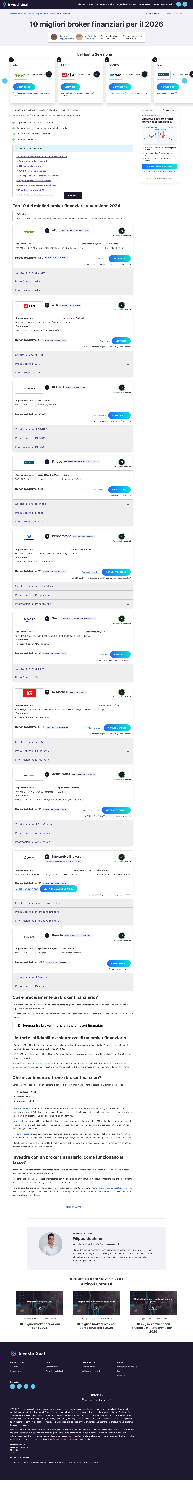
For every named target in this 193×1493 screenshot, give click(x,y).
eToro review (101, 258)
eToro (16, 65)
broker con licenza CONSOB (38, 1063)
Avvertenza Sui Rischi (91, 1462)
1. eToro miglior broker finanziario (32, 161)
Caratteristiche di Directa (31, 977)
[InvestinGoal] (22, 4)
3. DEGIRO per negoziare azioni (31, 171)
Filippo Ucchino (67, 38)
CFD (29, 1108)
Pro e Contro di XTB (27, 363)
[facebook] (19, 1386)
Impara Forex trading (149, 4)
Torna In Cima (73, 1206)
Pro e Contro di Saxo (28, 677)
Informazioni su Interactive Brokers (37, 920)
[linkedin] (26, 1386)
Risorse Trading (85, 4)
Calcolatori (166, 4)
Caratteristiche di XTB (29, 355)
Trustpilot (97, 1394)
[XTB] (68, 75)
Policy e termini (153, 13)
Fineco (161, 65)
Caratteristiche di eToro (30, 272)
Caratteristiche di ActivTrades (34, 824)
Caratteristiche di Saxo (29, 668)
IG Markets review (93, 728)
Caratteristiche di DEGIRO (31, 429)
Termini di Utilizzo (75, 1462)
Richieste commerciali (91, 1371)
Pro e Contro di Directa (29, 986)
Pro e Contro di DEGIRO (30, 438)
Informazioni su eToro (28, 290)
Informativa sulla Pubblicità (63, 1439)
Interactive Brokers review (26, 889)
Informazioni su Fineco (29, 521)
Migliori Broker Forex (126, 4)
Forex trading (28, 13)
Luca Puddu (90, 38)
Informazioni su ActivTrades (32, 842)
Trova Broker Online (104, 4)
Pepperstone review (90, 572)
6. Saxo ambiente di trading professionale (36, 185)
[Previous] (5, 81)
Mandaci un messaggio (127, 1367)
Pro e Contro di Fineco (29, 512)
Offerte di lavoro (89, 1367)
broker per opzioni (22, 1134)
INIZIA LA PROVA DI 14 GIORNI (159, 167)
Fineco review (100, 490)
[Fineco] (164, 75)
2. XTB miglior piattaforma (28, 166)
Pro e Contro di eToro (28, 281)
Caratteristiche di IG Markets (33, 742)
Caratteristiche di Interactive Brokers (38, 903)
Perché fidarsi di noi (54, 1371)
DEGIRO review (99, 415)
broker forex (19, 1108)
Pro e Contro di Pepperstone (33, 595)
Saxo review (102, 654)
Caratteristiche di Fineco (30, 503)
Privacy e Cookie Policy (57, 1462)
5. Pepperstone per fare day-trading (33, 180)
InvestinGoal (15, 13)
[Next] (184, 81)
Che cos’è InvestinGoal (173, 13)
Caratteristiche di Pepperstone (34, 586)
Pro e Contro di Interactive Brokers (37, 911)
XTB (63, 65)
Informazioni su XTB (27, 372)
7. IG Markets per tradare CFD (30, 190)
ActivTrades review (91, 810)
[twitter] (12, 1386)
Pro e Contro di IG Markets (32, 750)
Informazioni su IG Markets (32, 759)
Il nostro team (16, 1371)
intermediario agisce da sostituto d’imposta (111, 1188)
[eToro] (20, 75)
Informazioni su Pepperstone (33, 603)
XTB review (104, 341)
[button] (178, 4)
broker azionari (21, 1121)
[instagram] (33, 1386)
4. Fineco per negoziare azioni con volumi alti (37, 175)
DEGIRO (114, 65)
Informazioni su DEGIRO (30, 447)
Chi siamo (14, 1367)
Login (119, 1371)
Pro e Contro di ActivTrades (32, 833)
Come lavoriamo (53, 1367)
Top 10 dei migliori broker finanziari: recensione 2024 (41, 156)
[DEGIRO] (116, 75)
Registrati (121, 1375)
